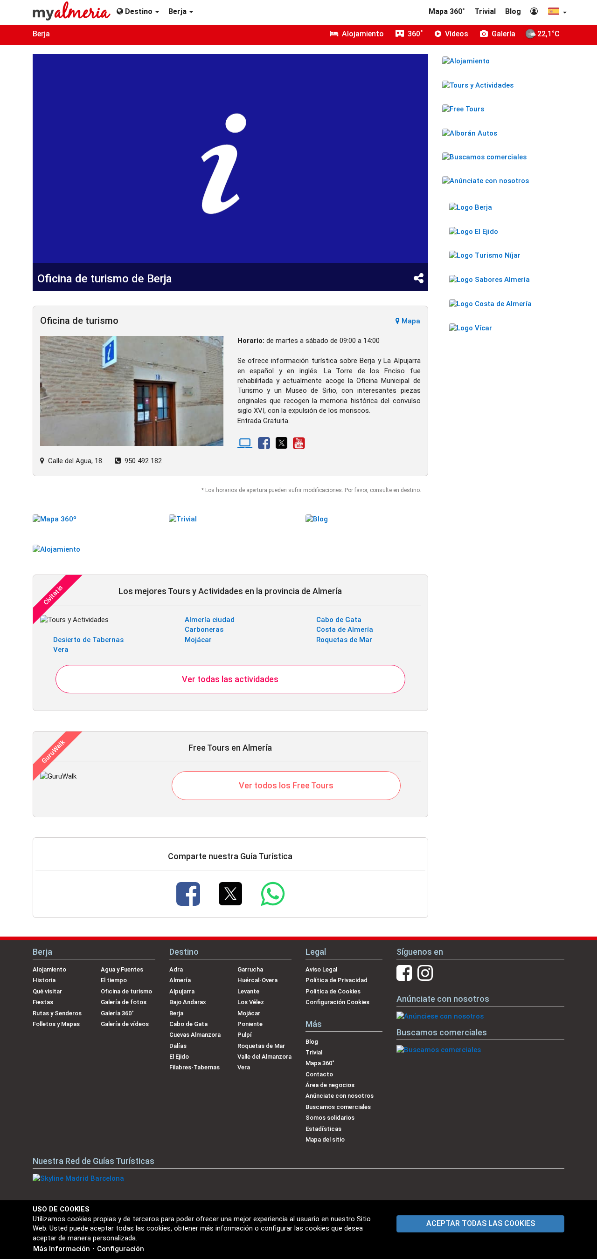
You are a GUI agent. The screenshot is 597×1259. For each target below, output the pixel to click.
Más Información (61, 1249)
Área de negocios (329, 1084)
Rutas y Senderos (57, 1013)
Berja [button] (178, 11)
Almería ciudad (210, 620)
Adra (176, 969)
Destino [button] (138, 11)
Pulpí (244, 1034)
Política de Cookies (333, 991)
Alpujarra (181, 991)
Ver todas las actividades (230, 679)
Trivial (485, 11)
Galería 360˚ (117, 1013)
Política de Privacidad (336, 980)
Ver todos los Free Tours (286, 785)
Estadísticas (323, 1128)
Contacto (319, 1074)
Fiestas (43, 1002)
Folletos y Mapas (56, 1023)
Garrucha (250, 969)
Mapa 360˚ (447, 11)
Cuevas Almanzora (195, 1034)
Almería (180, 980)
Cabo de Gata (338, 620)
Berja (41, 33)
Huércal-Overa (257, 980)
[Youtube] (299, 446)
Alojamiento (49, 969)
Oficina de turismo (126, 991)
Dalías (178, 1045)
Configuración (120, 1249)
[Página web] (244, 446)
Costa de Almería (344, 629)
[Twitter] (282, 446)
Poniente (250, 1023)
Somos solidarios (329, 1117)
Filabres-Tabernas (194, 1067)
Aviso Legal (321, 969)
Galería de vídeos (125, 1023)
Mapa (410, 321)
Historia (44, 980)
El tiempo (114, 980)
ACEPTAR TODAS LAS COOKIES (480, 1223)
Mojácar (198, 640)
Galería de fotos (123, 1002)
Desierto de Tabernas (88, 640)
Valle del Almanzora (264, 1056)
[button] (556, 12)
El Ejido (179, 1056)
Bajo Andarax (187, 1002)
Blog (513, 11)
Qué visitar (47, 991)
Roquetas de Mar (344, 640)
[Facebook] (264, 446)
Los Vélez (250, 1002)
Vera (61, 649)
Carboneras (204, 629)
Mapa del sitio (325, 1139)
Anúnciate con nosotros (339, 1095)
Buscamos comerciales (338, 1106)
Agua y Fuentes (122, 969)
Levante (248, 991)
